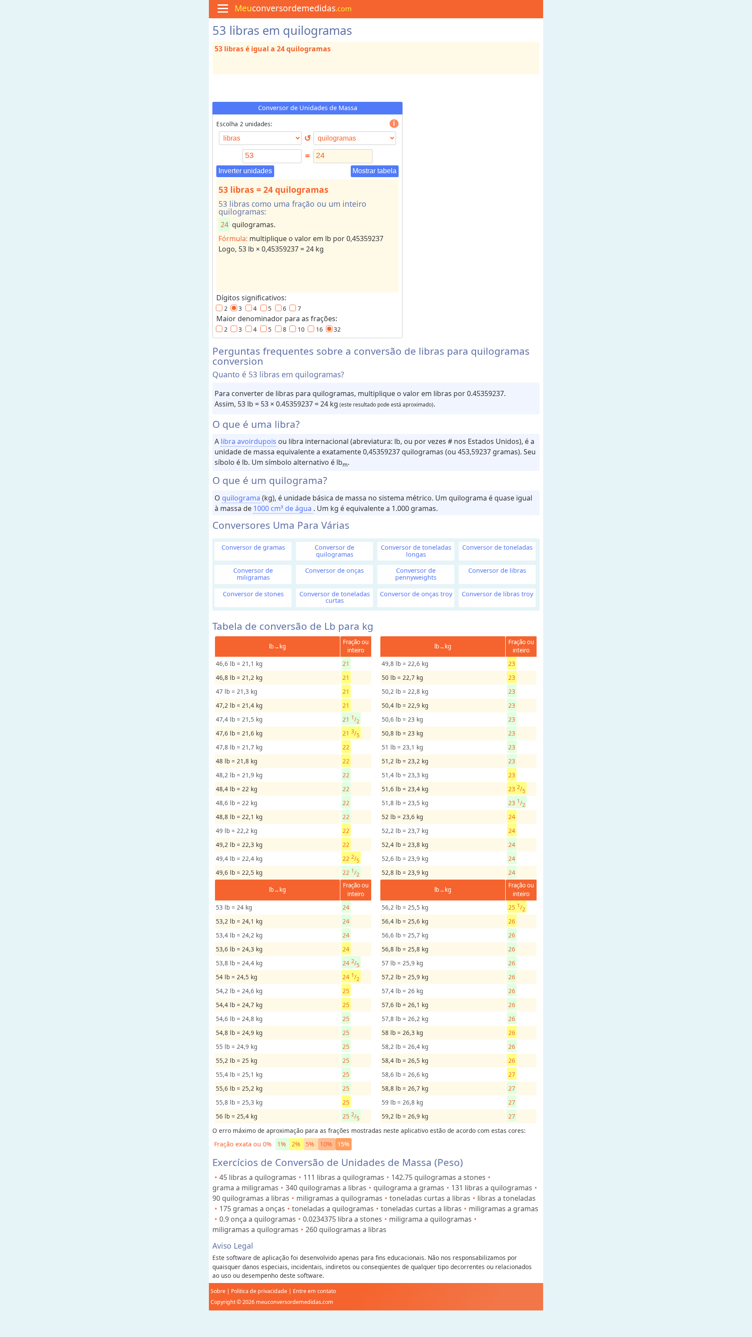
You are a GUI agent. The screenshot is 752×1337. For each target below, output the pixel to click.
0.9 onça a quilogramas (257, 1219)
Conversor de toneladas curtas (334, 597)
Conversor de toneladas (497, 547)
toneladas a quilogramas (333, 1208)
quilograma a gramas (408, 1188)
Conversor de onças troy (416, 594)
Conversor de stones (253, 594)
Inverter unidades (245, 171)
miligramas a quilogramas (339, 1198)
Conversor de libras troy (497, 594)
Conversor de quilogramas (334, 550)
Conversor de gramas (253, 547)
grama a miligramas (245, 1188)
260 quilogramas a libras (346, 1229)
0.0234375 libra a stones (342, 1219)
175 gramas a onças (252, 1208)
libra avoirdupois (248, 441)
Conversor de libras (497, 570)
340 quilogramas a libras (325, 1188)
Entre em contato (314, 1291)
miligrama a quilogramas (430, 1219)
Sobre (218, 1291)
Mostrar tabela (374, 171)
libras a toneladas (506, 1198)
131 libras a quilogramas (491, 1188)
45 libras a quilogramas (257, 1177)
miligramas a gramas (503, 1208)
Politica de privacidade (259, 1291)
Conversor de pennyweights (415, 573)
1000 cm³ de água (283, 508)
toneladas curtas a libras (429, 1198)
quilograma (242, 498)
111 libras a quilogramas (343, 1177)
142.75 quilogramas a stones (438, 1177)
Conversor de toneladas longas (416, 550)
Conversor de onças (334, 570)
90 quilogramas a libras (250, 1198)
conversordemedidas (293, 8)
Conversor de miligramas (253, 573)
